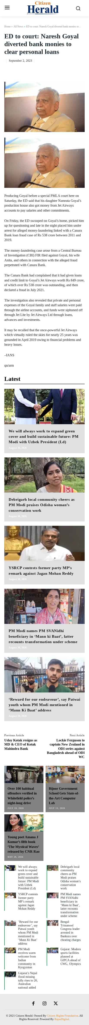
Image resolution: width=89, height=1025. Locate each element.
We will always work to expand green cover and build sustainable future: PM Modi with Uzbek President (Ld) (43, 436)
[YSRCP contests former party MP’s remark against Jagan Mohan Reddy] (44, 543)
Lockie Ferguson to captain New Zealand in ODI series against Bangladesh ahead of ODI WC (66, 748)
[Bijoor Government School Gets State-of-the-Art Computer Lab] (65, 774)
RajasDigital (61, 1019)
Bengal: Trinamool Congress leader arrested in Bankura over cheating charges (70, 931)
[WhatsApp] (80, 69)
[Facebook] (50, 69)
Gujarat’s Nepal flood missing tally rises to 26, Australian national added (28, 980)
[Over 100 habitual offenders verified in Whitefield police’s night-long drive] (23, 774)
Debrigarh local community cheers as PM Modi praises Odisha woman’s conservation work (42, 504)
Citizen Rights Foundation (62, 1015)
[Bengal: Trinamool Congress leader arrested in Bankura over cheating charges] (52, 923)
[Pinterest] (70, 69)
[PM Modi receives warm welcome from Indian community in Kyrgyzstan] (10, 950)
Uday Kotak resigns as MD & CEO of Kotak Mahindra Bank (20, 744)
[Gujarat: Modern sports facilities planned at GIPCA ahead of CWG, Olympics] (52, 950)
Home (7, 26)
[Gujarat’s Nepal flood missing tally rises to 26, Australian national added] (10, 974)
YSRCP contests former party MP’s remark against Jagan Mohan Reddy (28, 901)
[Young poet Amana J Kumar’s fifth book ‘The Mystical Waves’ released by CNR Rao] (23, 823)
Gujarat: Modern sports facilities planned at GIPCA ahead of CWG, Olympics (70, 956)
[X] (60, 69)
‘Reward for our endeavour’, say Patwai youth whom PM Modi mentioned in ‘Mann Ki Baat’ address (44, 704)
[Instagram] (44, 1003)
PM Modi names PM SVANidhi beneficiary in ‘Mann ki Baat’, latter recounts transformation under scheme (43, 636)
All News (18, 26)
